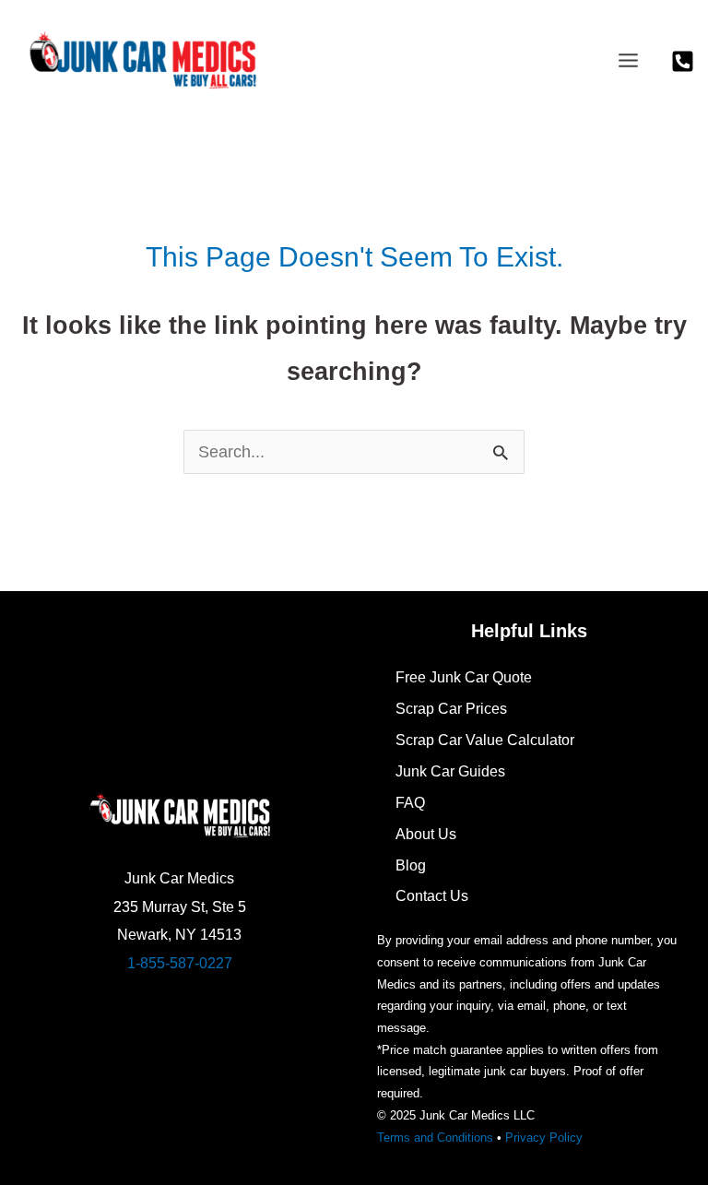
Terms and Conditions (435, 1137)
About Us (425, 833)
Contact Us (431, 895)
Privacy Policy (544, 1137)
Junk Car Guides (450, 771)
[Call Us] (682, 61)
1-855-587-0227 (179, 962)
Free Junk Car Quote (463, 677)
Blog (410, 865)
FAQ (410, 802)
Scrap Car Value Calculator (484, 739)
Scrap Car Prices (451, 708)
